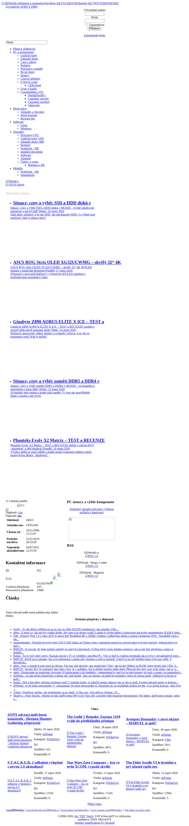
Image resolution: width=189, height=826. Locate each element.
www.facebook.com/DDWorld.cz (43, 810)
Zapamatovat (96, 24)
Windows (26, 128)
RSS (108, 3)
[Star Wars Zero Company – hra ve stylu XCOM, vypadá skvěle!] (79, 790)
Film (168, 739)
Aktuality (18, 131)
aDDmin (48, 734)
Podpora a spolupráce (32, 3)
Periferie (25, 65)
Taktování (33, 105)
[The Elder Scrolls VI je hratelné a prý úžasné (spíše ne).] (138, 788)
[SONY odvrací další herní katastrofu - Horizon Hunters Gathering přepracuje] (20, 746)
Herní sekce (20, 108)
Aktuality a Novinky (32, 111)
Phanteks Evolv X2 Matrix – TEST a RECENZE (59, 440)
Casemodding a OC (32, 92)
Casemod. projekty (39, 102)
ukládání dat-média (31, 151)
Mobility (18, 168)
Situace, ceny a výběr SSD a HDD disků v (52, 202)
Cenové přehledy (30, 78)
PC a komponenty (23, 52)
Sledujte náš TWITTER (91, 3)
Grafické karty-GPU (32, 138)
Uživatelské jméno (94, 10)
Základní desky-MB (32, 141)
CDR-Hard (34, 85)
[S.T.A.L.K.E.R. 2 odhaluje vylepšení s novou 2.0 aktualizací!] (20, 790)
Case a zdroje (28, 62)
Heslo (94, 17)
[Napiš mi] (55, 583)
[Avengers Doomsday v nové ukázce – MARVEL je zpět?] (138, 744)
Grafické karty (28, 55)
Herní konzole (28, 115)
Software (18, 121)
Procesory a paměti (31, 68)
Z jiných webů (28, 82)
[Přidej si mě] (59, 583)
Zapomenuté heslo (94, 35)
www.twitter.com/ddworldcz (75, 810)
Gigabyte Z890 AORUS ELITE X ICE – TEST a (58, 321)
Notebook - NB (29, 148)
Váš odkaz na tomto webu (137, 810)
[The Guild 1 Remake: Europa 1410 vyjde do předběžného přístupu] (79, 746)
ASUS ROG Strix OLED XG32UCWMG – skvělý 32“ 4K (67, 262)
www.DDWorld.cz (15, 810)
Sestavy (25, 75)
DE (117, 3)
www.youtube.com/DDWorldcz (106, 810)
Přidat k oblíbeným (24, 48)
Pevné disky (27, 72)
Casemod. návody (38, 98)
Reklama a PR (36, 165)
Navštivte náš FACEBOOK (61, 3)
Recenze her (27, 118)
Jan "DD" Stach (83, 816)
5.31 (20, 512)
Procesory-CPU (29, 135)
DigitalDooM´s (37, 95)
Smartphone (27, 175)
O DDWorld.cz (11, 3)
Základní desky (29, 58)
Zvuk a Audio (28, 88)
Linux (24, 125)
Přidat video (94, 804)
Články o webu (29, 161)
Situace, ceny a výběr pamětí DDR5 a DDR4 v (56, 381)
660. (20, 516)
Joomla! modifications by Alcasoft (94, 822)
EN (113, 3)
